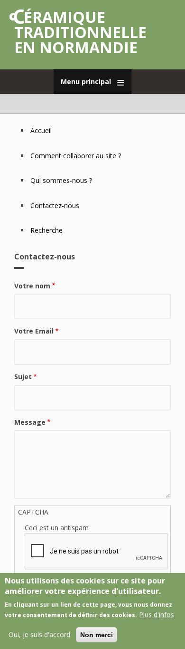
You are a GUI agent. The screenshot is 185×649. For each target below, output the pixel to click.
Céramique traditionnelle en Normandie (80, 32)
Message (30, 422)
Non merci (96, 635)
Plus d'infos (156, 614)
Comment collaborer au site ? (75, 155)
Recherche (46, 230)
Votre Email (34, 330)
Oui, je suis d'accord (39, 634)
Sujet (23, 376)
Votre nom (32, 285)
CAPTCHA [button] (33, 511)
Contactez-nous (54, 205)
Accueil (41, 130)
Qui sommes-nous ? (61, 180)
